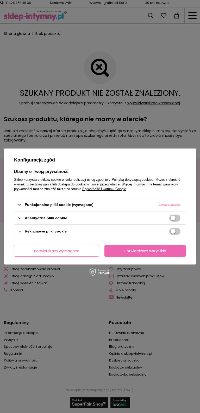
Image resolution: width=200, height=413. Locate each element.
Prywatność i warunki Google (104, 189)
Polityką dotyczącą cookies (132, 180)
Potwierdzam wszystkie (145, 250)
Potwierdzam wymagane (56, 250)
